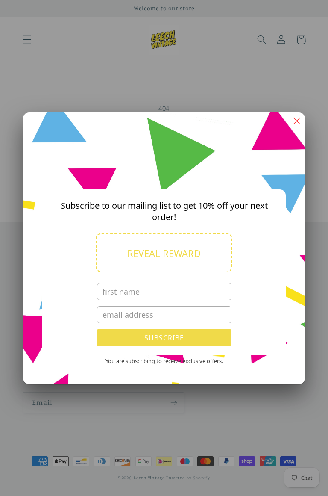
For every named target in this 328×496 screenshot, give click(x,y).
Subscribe (164, 337)
